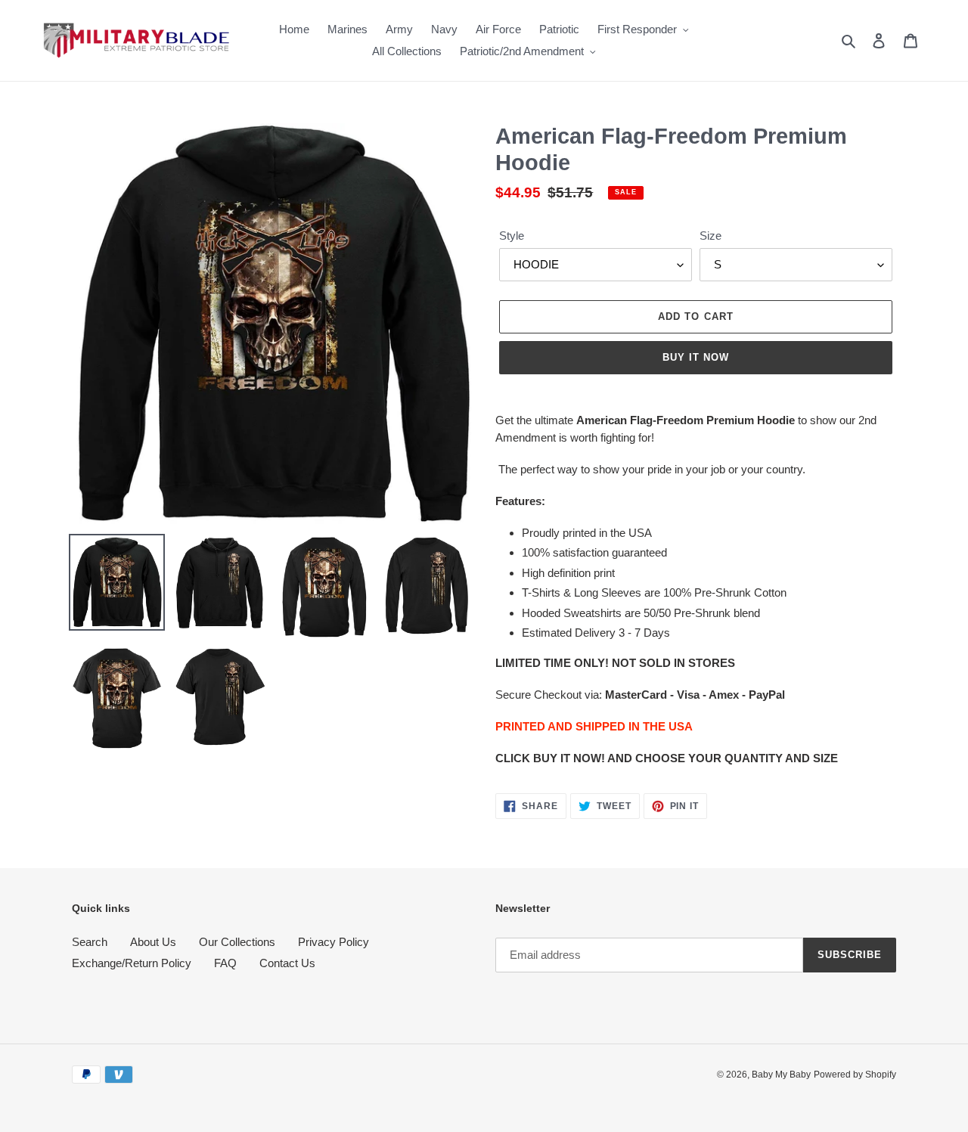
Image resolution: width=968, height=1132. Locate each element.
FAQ (225, 963)
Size (710, 235)
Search (89, 941)
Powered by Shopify (855, 1074)
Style (511, 235)
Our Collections (237, 941)
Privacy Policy (333, 941)
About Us (153, 941)
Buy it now (695, 357)
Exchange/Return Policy (131, 963)
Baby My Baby (781, 1074)
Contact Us (287, 963)
